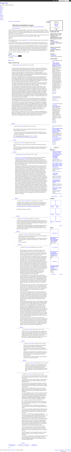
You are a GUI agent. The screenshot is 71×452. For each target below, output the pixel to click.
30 (25, 445)
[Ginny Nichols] (58, 218)
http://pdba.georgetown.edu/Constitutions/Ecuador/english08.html (28, 206)
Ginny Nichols (58, 221)
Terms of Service (68, 449)
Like (11, 54)
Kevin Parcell (58, 190)
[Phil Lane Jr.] (58, 211)
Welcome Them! (56, 100)
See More (54, 90)
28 (21, 445)
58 (32, 445)
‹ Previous (11, 445)
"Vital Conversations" (54, 41)
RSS (9, 447)
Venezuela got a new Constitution (23, 158)
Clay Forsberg (54, 60)
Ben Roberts (18, 26)
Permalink (12, 65)
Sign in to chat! (63, 451)
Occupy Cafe (4, 3)
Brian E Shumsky (54, 240)
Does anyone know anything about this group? (56, 181)
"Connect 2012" (53, 48)
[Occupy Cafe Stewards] (53, 202)
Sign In (57, 0)
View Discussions (17, 28)
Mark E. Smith (28, 40)
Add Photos (53, 274)
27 (18, 445)
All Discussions (11, 21)
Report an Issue (61, 449)
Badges (56, 449)
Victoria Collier (21, 142)
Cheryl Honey (53, 269)
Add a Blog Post (54, 196)
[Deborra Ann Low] (53, 218)
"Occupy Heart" (53, 55)
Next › (35, 445)
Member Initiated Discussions (39, 26)
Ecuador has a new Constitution (20, 157)
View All (60, 196)
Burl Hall (57, 159)
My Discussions (17, 21)
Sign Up (54, 0)
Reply (13, 123)
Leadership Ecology (56, 106)
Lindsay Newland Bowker (26, 200)
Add (48, 21)
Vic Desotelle (54, 103)
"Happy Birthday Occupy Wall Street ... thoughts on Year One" (57, 64)
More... (56, 147)
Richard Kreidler (58, 168)
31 (27, 445)
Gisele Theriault (24, 218)
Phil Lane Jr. (58, 214)
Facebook (16, 56)
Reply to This (11, 60)
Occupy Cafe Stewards (11, 449)
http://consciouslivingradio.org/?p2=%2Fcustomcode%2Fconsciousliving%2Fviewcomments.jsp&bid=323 (57, 138)
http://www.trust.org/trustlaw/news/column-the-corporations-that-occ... (25, 137)
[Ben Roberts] (10, 27)
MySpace (11, 56)
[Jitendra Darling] (58, 202)
